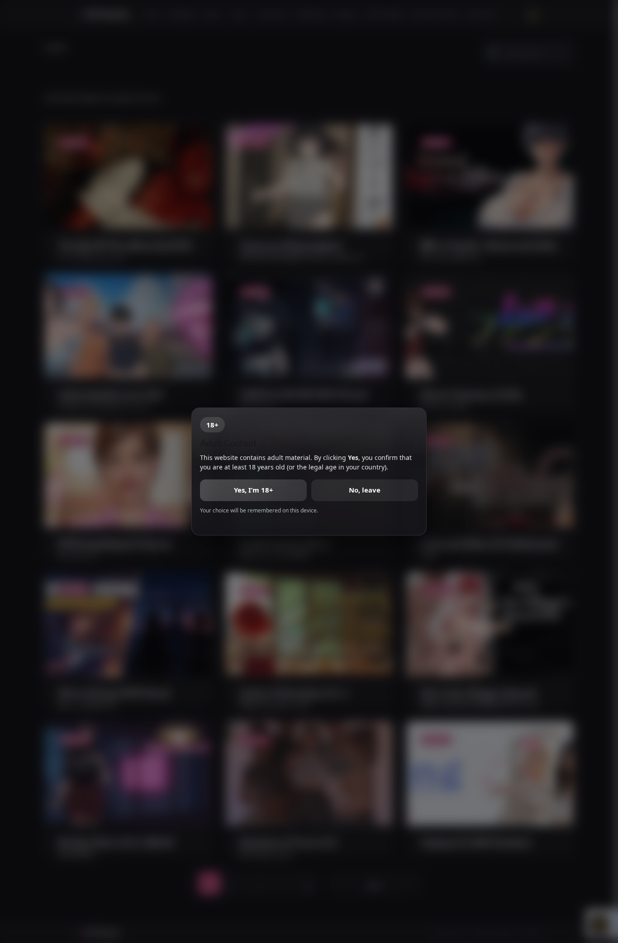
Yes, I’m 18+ (253, 489)
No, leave (364, 489)
